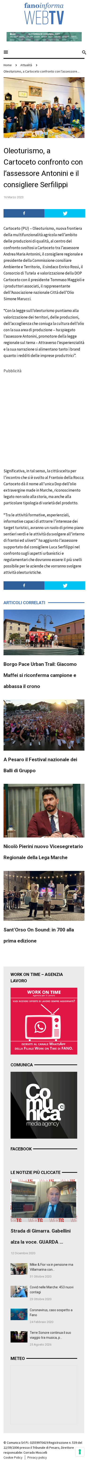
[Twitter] (64, 213)
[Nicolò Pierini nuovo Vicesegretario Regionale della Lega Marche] (44, 810)
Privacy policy (37, 1457)
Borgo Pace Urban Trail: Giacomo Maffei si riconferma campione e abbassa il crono (40, 675)
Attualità (26, 65)
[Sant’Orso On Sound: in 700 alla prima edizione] (44, 895)
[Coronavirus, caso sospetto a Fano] (19, 1313)
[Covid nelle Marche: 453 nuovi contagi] (19, 1291)
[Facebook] (24, 213)
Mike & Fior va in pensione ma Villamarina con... (51, 1267)
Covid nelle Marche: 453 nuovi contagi (51, 1289)
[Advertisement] (44, 418)
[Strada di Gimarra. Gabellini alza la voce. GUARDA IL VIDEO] (44, 1200)
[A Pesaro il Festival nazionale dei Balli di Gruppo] (44, 724)
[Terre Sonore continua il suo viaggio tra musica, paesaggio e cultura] (19, 1336)
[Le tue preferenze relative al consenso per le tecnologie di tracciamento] (79, 1451)
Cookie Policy (13, 1457)
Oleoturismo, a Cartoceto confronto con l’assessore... (41, 71)
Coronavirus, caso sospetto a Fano (51, 1312)
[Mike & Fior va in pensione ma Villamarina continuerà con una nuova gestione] (19, 1268)
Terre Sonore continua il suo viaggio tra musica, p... (50, 1335)
